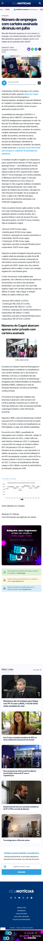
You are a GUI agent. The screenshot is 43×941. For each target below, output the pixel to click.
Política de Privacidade (21, 919)
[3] (21, 756)
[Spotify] (31, 898)
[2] (21, 723)
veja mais (36, 670)
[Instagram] (11, 898)
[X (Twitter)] (39, 49)
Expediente (21, 910)
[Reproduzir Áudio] (4, 82)
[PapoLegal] (28, 49)
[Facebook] (36, 49)
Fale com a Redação (21, 916)
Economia (5, 16)
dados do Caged (31, 94)
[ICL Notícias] (21, 3)
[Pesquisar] (39, 3)
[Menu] (3, 3)
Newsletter (21, 907)
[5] (21, 826)
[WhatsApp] (32, 49)
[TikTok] (27, 898)
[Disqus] (21, 625)
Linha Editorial (21, 913)
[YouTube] (19, 898)
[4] (21, 792)
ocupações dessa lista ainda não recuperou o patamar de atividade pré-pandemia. (21, 150)
